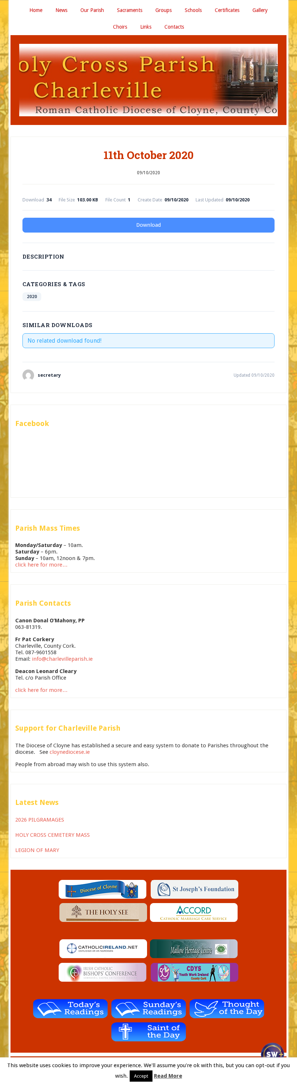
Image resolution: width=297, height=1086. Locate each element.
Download (148, 225)
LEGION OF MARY (37, 850)
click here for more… (41, 564)
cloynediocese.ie (70, 752)
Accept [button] (141, 1076)
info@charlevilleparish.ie (62, 659)
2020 (32, 296)
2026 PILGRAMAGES (39, 819)
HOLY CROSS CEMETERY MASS (52, 835)
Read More (168, 1076)
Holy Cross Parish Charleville (148, 80)
